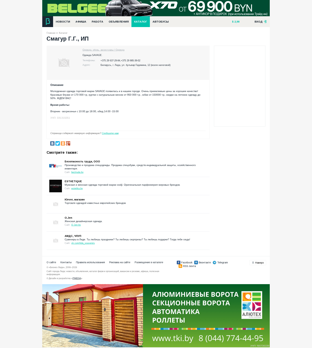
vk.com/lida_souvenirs (83, 243)
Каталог (140, 21)
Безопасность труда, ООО (82, 161)
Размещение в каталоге (149, 262)
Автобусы (161, 21)
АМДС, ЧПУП (73, 236)
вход (259, 21)
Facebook (186, 262)
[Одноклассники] (63, 143)
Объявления (119, 21)
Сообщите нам (110, 133)
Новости (63, 21)
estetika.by (77, 188)
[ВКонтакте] (52, 143)
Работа (97, 21)
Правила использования (90, 262)
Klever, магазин (75, 199)
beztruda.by (77, 172)
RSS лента (189, 266)
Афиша (80, 21)
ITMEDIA (76, 278)
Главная (51, 33)
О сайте (51, 262)
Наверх (259, 262)
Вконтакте (205, 262)
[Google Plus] (68, 143)
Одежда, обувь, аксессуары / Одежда (103, 50)
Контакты (66, 262)
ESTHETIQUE (73, 181)
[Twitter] (57, 143)
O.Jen (68, 217)
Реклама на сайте (119, 262)
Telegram (222, 262)
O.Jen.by (76, 225)
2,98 (236, 21)
